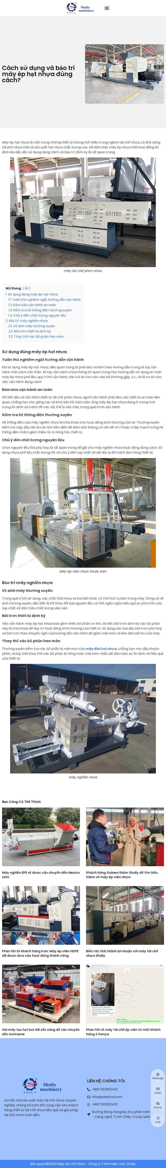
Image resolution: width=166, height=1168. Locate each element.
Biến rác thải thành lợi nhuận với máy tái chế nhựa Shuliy (122, 953)
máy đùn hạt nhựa (101, 648)
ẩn (27, 288)
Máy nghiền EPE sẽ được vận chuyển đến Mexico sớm (41, 874)
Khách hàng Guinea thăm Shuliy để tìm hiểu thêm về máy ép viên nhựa (122, 874)
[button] (106, 8)
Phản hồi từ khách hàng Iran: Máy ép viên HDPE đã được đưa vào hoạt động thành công (40, 953)
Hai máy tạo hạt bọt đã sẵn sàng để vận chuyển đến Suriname (41, 1031)
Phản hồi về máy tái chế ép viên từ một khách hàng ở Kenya (123, 1031)
